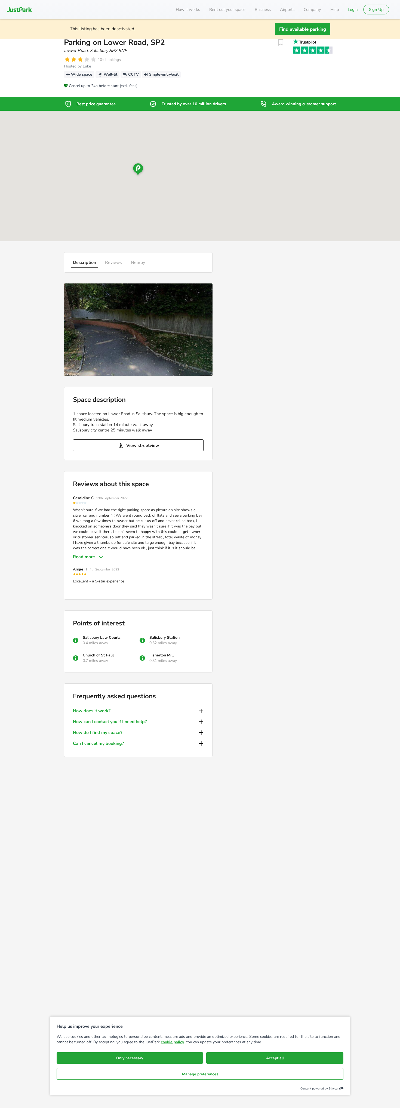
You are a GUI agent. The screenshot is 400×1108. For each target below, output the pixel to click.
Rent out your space (227, 9)
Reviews (113, 263)
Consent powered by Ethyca (319, 1089)
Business (263, 9)
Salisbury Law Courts (102, 637)
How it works (188, 9)
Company (312, 9)
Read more (84, 557)
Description (84, 263)
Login (353, 9)
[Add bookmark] (281, 42)
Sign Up (376, 9)
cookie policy (172, 1042)
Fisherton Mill (161, 655)
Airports (287, 9)
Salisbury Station (164, 637)
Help (334, 9)
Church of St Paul (98, 655)
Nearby (138, 263)
